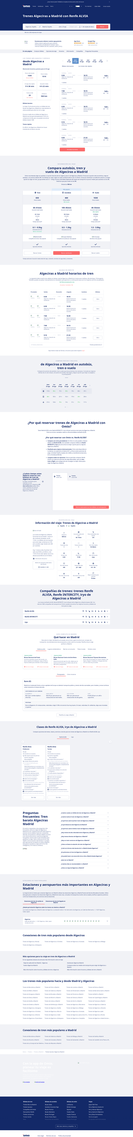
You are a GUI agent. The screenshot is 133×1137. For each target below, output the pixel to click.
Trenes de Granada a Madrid (53, 1040)
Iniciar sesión (106, 6)
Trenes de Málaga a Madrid (74, 1036)
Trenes (34, 6)
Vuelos (47, 6)
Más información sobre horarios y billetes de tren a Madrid (84, 970)
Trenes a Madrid (38, 1052)
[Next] (107, 60)
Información (70, 51)
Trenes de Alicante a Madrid (31, 1040)
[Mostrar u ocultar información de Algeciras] (107, 921)
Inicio (24, 1052)
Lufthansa (70, 1104)
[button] (63, 27)
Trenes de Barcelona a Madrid (31, 987)
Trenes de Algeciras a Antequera (32, 945)
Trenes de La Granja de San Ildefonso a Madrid (36, 1043)
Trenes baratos (27, 1107)
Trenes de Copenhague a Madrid (97, 997)
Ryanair (69, 1109)
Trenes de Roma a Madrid (95, 987)
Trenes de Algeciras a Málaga (96, 941)
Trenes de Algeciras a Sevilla (53, 1008)
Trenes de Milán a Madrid (30, 991)
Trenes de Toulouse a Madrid (96, 1001)
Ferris (51, 6)
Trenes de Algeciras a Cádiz (52, 1015)
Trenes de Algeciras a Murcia (53, 1011)
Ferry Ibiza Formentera (96, 1114)
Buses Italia (48, 1104)
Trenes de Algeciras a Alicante (97, 1008)
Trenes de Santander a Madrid (75, 1040)
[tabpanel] (81, 495)
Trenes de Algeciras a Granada (75, 941)
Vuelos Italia (70, 1112)
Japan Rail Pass (93, 1104)
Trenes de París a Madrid (52, 987)
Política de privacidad (64, 1136)
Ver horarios (30, 97)
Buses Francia (49, 1109)
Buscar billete (29, 78)
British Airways (71, 1107)
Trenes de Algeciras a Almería (31, 1015)
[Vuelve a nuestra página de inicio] (28, 6)
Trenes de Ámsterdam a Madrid (75, 991)
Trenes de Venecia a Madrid (74, 997)
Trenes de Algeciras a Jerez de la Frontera (78, 1015)
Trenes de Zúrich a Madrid (74, 1001)
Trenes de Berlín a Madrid (95, 994)
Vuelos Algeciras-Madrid (30, 965)
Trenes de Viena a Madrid (30, 997)
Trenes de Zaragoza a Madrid (31, 994)
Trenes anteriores (37, 345)
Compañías (79, 51)
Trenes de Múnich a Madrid (53, 997)
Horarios (61, 51)
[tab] (68, 66)
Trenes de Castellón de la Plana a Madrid (100, 1040)
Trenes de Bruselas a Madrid (53, 994)
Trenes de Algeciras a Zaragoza (32, 1008)
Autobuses (40, 6)
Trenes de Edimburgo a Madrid (54, 1004)
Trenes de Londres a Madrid (74, 987)
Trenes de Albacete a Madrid (53, 1043)
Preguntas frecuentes (91, 51)
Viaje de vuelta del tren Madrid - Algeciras (35, 963)
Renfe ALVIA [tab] (62, 737)
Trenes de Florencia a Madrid (74, 994)
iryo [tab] (72, 737)
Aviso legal (41, 1136)
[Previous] (43, 385)
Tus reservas (88, 6)
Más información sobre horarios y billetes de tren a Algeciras (41, 970)
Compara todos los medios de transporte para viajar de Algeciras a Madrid (86, 966)
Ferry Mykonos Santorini (96, 1107)
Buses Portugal (49, 1114)
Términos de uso (51, 1136)
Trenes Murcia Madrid (29, 1104)
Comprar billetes (39, 51)
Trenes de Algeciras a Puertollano (32, 1018)
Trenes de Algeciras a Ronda (31, 941)
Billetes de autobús (51, 1101)
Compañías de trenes (29, 1109)
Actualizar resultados (65, 285)
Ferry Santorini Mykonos (96, 1112)
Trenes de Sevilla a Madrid (30, 1001)
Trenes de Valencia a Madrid (53, 991)
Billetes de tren (27, 1101)
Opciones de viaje (51, 51)
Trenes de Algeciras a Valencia (97, 1004)
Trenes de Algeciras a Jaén (95, 1011)
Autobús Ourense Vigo (52, 1107)
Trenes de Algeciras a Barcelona (75, 1004)
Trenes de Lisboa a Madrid (52, 1001)
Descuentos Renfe (28, 1112)
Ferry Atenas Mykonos (95, 1109)
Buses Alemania (49, 1112)
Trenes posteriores (95, 345)
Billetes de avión (72, 1101)
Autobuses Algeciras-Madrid (75, 963)
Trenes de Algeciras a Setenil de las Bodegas (101, 1018)
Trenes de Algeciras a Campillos (75, 1018)
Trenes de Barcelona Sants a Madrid (98, 991)
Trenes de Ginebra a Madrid (31, 1004)
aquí (83, 350)
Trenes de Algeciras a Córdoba (53, 941)
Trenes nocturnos (28, 1114)
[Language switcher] (79, 6)
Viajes (90, 1101)
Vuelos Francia (71, 1114)
